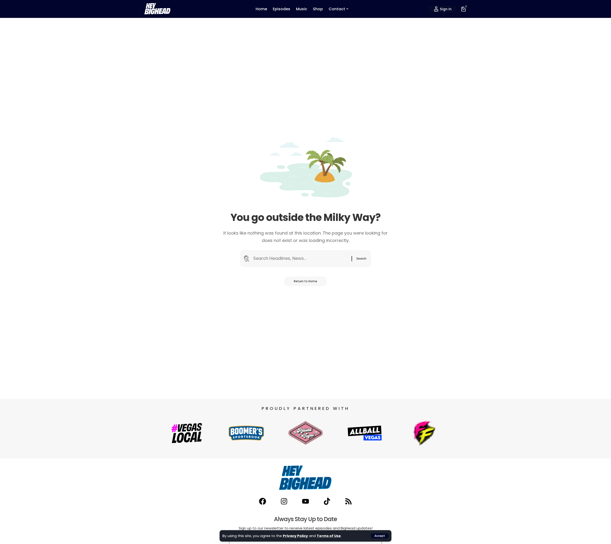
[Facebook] (262, 501)
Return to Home (305, 281)
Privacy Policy (295, 536)
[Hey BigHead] (157, 9)
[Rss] (348, 501)
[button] (380, 536)
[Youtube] (305, 501)
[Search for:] (301, 258)
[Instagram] (284, 501)
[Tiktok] (327, 501)
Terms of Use (329, 536)
